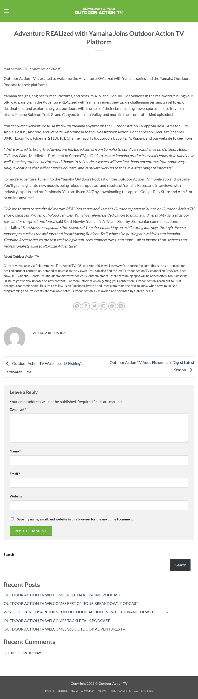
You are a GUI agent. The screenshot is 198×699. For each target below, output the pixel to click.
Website (16, 496)
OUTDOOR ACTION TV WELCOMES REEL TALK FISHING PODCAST (62, 595)
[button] (6, 11)
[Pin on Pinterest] (112, 306)
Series (63, 690)
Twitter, (90, 286)
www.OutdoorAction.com (131, 266)
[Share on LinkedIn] (121, 306)
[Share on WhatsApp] (77, 306)
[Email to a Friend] (103, 306)
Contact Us (143, 690)
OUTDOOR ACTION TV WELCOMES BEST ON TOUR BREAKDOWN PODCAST (71, 603)
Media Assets (120, 690)
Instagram (110, 286)
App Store (186, 191)
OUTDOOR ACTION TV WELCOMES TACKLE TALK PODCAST (57, 620)
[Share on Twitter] (95, 306)
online (13, 197)
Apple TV (69, 266)
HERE (8, 281)
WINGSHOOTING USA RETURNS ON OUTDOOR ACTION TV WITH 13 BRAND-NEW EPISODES (86, 611)
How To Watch (83, 690)
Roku (38, 266)
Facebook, (78, 286)
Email (15, 474)
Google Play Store (155, 191)
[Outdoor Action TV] (99, 10)
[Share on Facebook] (86, 306)
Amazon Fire (52, 266)
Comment (18, 409)
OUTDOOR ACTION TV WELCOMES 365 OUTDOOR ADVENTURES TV (64, 629)
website (56, 131)
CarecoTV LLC (144, 291)
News (102, 690)
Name (15, 451)
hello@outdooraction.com (21, 286)
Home (50, 690)
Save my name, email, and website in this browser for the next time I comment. (75, 519)
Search (9, 554)
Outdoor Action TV (20, 78)
